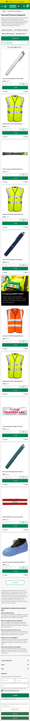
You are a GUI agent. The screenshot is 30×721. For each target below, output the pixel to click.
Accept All (15, 718)
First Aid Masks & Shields (20, 30)
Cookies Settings (15, 709)
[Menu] (2, 6)
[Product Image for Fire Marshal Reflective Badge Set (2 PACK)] (15, 411)
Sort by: (4, 43)
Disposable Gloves (20, 33)
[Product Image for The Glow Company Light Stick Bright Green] (15, 154)
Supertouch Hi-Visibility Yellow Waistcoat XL (12, 381)
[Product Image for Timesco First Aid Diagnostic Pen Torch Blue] (15, 244)
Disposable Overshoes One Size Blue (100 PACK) (13, 562)
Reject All (15, 713)
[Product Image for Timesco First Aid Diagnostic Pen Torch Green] (15, 456)
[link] (5, 6)
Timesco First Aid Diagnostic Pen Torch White (12, 78)
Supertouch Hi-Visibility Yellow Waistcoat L (12, 123)
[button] (25, 91)
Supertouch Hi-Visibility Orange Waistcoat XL (12, 336)
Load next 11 (15, 582)
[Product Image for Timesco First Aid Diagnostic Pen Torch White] (15, 63)
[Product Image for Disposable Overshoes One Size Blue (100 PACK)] (15, 547)
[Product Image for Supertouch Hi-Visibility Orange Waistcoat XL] (15, 321)
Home (3, 11)
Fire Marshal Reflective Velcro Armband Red (12, 517)
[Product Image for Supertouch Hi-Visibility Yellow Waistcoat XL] (15, 366)
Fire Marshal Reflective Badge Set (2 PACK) (12, 426)
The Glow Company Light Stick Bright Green (12, 169)
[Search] (24, 6)
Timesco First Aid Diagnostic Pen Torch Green (12, 471)
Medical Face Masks (7, 30)
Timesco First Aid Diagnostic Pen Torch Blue (12, 259)
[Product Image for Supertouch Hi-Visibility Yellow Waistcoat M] (15, 199)
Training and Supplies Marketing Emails (11, 690)
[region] (15, 710)
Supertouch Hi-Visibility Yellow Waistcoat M (12, 214)
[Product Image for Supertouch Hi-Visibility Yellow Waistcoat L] (15, 108)
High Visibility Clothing (8, 33)
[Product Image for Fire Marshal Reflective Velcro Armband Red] (15, 501)
